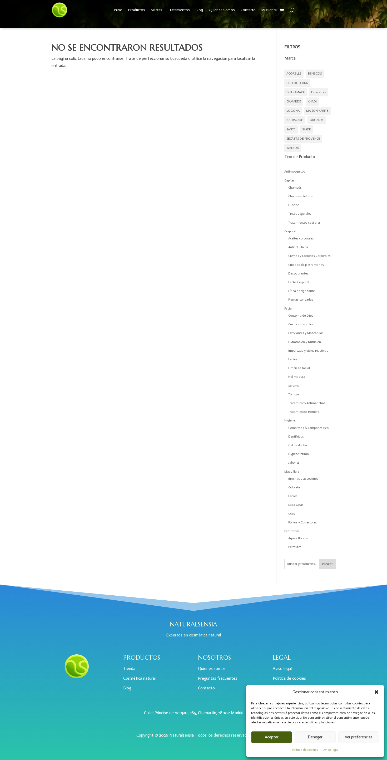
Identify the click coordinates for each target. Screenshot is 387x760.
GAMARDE (293, 101)
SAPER (306, 129)
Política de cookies (305, 750)
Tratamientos (179, 10)
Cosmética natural (139, 678)
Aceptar (272, 737)
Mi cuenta (269, 10)
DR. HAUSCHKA (297, 83)
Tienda (129, 668)
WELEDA (292, 148)
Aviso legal (331, 750)
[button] (376, 692)
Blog (199, 10)
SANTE (291, 129)
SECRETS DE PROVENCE (303, 138)
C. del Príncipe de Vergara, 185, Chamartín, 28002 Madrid (193, 712)
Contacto (248, 10)
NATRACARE (294, 120)
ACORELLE (293, 73)
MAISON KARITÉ (317, 110)
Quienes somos (212, 668)
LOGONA (293, 110)
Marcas (156, 10)
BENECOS (315, 73)
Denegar (315, 737)
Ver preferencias (359, 737)
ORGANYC (317, 120)
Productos (136, 10)
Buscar (327, 564)
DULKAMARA (295, 92)
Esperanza (318, 92)
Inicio (118, 10)
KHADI (312, 101)
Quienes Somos (222, 10)
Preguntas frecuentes (217, 678)
